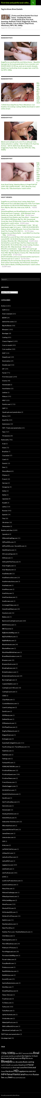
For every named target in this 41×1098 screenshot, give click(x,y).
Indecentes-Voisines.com (10, 822)
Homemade (6, 385)
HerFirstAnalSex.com (9, 802)
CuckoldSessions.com (9, 703)
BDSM (4, 318)
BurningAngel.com (8, 680)
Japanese (5, 499)
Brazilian (5, 451)
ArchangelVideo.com (9, 605)
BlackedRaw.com (8, 648)
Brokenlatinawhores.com (10, 676)
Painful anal (6, 404)
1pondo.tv (5, 534)
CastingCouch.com (8, 692)
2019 (27, 1053)
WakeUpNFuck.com (9, 1022)
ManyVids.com (7, 888)
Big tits (25, 1058)
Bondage (5, 333)
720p (4, 1052)
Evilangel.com (7, 739)
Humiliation (6, 388)
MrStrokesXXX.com (9, 912)
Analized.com (6, 585)
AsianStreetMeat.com (9, 609)
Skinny (4, 416)
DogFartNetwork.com (9, 731)
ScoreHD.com (7, 979)
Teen (3, 432)
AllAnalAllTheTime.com (10, 562)
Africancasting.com (8, 554)
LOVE (4, 877)
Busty (25, 1062)
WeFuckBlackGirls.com (10, 1026)
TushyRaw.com (7, 1010)
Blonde (31, 1058)
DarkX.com (6, 711)
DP (3, 369)
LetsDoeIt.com (7, 869)
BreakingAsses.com (8, 668)
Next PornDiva (7, 928)
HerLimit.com (7, 806)
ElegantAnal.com (8, 735)
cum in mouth (5, 1065)
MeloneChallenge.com (9, 892)
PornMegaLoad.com (9, 951)
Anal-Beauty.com (8, 570)
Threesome (6, 436)
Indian (4, 491)
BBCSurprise (6, 629)
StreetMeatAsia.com (9, 991)
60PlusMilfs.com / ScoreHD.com (13, 546)
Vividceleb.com (7, 1018)
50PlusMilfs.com (8, 542)
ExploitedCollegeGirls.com (11, 743)
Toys (14, 1077)
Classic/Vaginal (7, 341)
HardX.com (6, 798)
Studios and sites (6, 530)
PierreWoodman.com (9, 944)
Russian (4, 510)
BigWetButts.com (8, 640)
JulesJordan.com (8, 837)
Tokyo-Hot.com (7, 995)
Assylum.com (6, 613)
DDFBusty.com (7, 715)
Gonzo (3, 1071)
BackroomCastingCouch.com (12, 621)
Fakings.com (6, 759)
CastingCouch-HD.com (10, 688)
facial (30, 1064)
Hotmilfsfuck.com (8, 818)
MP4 (3, 1074)
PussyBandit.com (8, 963)
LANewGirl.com (7, 853)
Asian (4, 447)
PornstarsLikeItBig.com (10, 955)
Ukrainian (5, 522)
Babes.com (6, 617)
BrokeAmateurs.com (9, 672)
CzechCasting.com (8, 707)
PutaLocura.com (7, 967)
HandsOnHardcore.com (10, 794)
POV (30, 1074)
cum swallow (14, 1065)
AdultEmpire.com (8, 550)
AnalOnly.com (7, 593)
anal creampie (5, 1056)
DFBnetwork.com (8, 723)
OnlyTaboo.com (7, 936)
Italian (4, 495)
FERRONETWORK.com (10, 766)
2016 (17, 1053)
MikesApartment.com (9, 896)
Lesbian (4, 392)
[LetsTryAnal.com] (20, 1077)
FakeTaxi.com (6, 755)
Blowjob (5, 329)
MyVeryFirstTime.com (9, 916)
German (5, 483)
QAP (3, 408)
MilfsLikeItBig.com (8, 900)
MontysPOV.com (8, 908)
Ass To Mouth (33, 1056)
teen (10, 1077)
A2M (4, 310)
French (4, 479)
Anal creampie (7, 314)
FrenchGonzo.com (8, 782)
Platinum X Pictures (9, 948)
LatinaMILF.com (7, 861)
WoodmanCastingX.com (10, 1030)
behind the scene (8, 322)
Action (3, 306)
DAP (3, 353)
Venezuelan (6, 526)
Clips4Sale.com (7, 699)
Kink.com (5, 845)
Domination (6, 361)
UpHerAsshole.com (8, 1014)
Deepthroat (6, 357)
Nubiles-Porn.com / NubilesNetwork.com (16, 932)
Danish (4, 463)
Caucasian (5, 455)
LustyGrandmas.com (9, 885)
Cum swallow (6, 349)
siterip (6, 1077)
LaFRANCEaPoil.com (9, 849)
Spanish (4, 514)
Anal (36, 1053)
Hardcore (9, 1071)
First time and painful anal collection (16, 2)
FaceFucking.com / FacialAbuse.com (14, 747)
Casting (4, 337)
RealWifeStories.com (9, 971)
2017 (20, 1053)
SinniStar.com (6, 987)
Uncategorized (6, 1038)
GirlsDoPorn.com (8, 790)
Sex (2, 1077)
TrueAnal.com (7, 999)
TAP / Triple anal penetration (12, 428)
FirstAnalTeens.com (9, 778)
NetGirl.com (6, 920)
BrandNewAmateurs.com (10, 656)
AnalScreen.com (7, 601)
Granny (4, 381)
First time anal (7, 377)
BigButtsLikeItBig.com (9, 633)
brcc (14, 1062)
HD (16, 1071)
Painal (9, 1074)
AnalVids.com (12, 1056)
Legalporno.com (7, 865)
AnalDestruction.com (9, 577)
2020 (31, 1053)
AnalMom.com (7, 589)
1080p (11, 1052)
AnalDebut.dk (7, 573)
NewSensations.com (9, 924)
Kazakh (4, 503)
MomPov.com (7, 904)
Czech (4, 459)
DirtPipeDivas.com (8, 727)
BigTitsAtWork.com (9, 636)
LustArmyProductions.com (11, 881)
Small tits (5, 420)
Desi (3, 467)
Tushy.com (5, 1007)
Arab (4, 444)
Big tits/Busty (6, 325)
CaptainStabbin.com (9, 684)
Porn (27, 1074)
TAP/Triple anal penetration (10, 1034)
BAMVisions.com (8, 625)
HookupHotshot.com (9, 814)
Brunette (19, 1062)
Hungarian (5, 487)
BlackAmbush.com (8, 644)
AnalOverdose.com (8, 597)
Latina (4, 507)
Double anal (6, 365)
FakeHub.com (7, 751)
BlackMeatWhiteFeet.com (11, 652)
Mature (4, 396)
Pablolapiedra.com (8, 940)
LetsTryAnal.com (7, 873)
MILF (4, 400)
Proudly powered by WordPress (10, 1095)
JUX (3, 841)
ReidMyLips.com (7, 975)
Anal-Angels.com (8, 566)
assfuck (18, 1056)
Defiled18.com (7, 719)
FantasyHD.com (7, 762)
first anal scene (18, 1067)
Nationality (5, 440)
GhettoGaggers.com (9, 786)
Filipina (4, 475)
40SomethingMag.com (9, 538)
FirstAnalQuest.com (9, 774)
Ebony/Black (6, 471)
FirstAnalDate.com (8, 770)
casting (31, 1062)
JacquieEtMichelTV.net (10, 829)
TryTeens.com (6, 1003)
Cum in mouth (7, 345)
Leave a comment (16, 28)
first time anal (30, 1067)
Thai (3, 518)
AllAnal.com (6, 558)
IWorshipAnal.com (8, 825)
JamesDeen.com (7, 833)
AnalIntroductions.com (10, 581)
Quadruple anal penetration (11, 412)
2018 (24, 1053)
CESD (4, 696)
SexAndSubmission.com (10, 983)
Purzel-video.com (8, 959)
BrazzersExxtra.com (9, 664)
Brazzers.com (6, 660)
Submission (6, 424)
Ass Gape (25, 1056)
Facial (4, 373)
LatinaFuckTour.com (9, 857)
